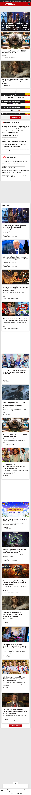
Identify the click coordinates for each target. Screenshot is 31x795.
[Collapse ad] (15, 783)
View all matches (15, 117)
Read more (19, 793)
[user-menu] (29, 4)
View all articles (15, 725)
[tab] (7, 91)
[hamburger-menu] (2, 4)
